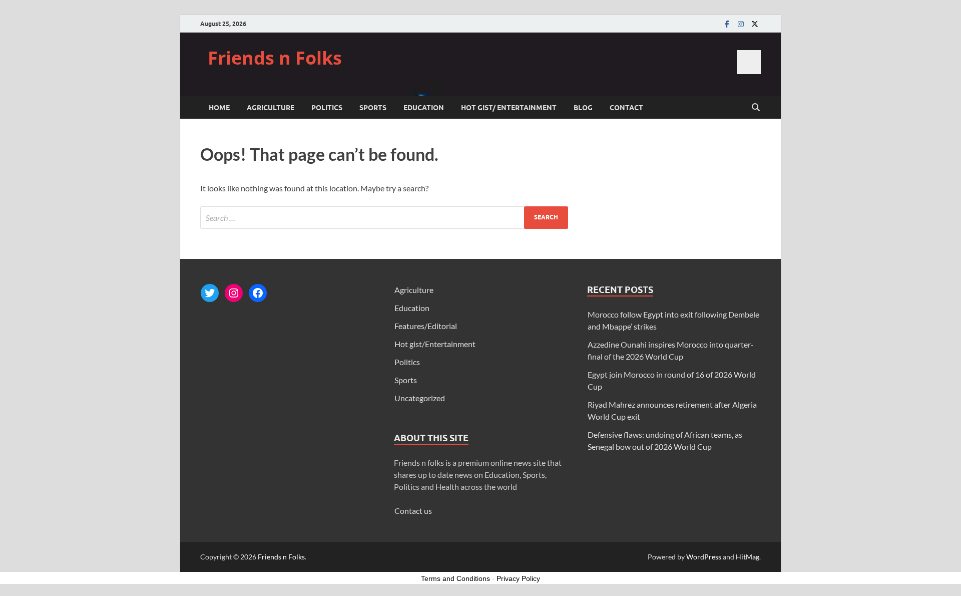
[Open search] (755, 107)
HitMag (747, 556)
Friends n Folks (275, 58)
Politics (326, 108)
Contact (626, 108)
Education (423, 108)
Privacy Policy (518, 578)
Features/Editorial (425, 326)
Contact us (413, 510)
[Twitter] (755, 24)
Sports (372, 108)
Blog (583, 108)
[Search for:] (384, 217)
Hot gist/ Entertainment (509, 108)
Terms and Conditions (455, 578)
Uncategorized (419, 398)
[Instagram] (741, 24)
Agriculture (270, 108)
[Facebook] (727, 24)
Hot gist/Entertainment (434, 344)
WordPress (703, 556)
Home (219, 108)
